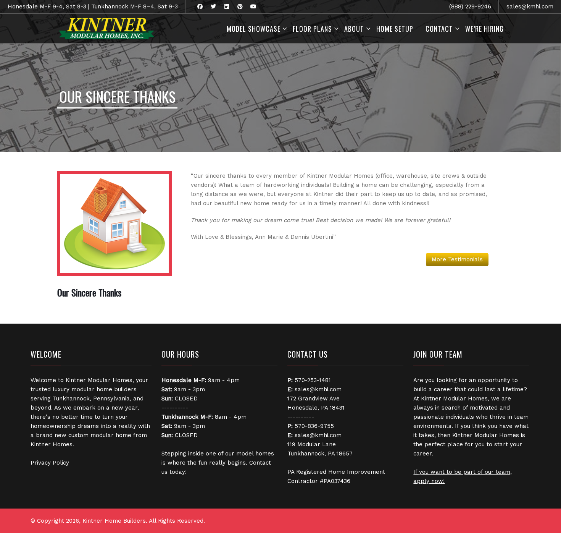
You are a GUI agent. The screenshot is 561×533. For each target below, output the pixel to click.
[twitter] (213, 6)
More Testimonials (457, 259)
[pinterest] (240, 6)
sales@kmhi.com (529, 6)
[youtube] (253, 6)
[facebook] (199, 6)
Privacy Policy (50, 462)
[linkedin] (226, 6)
